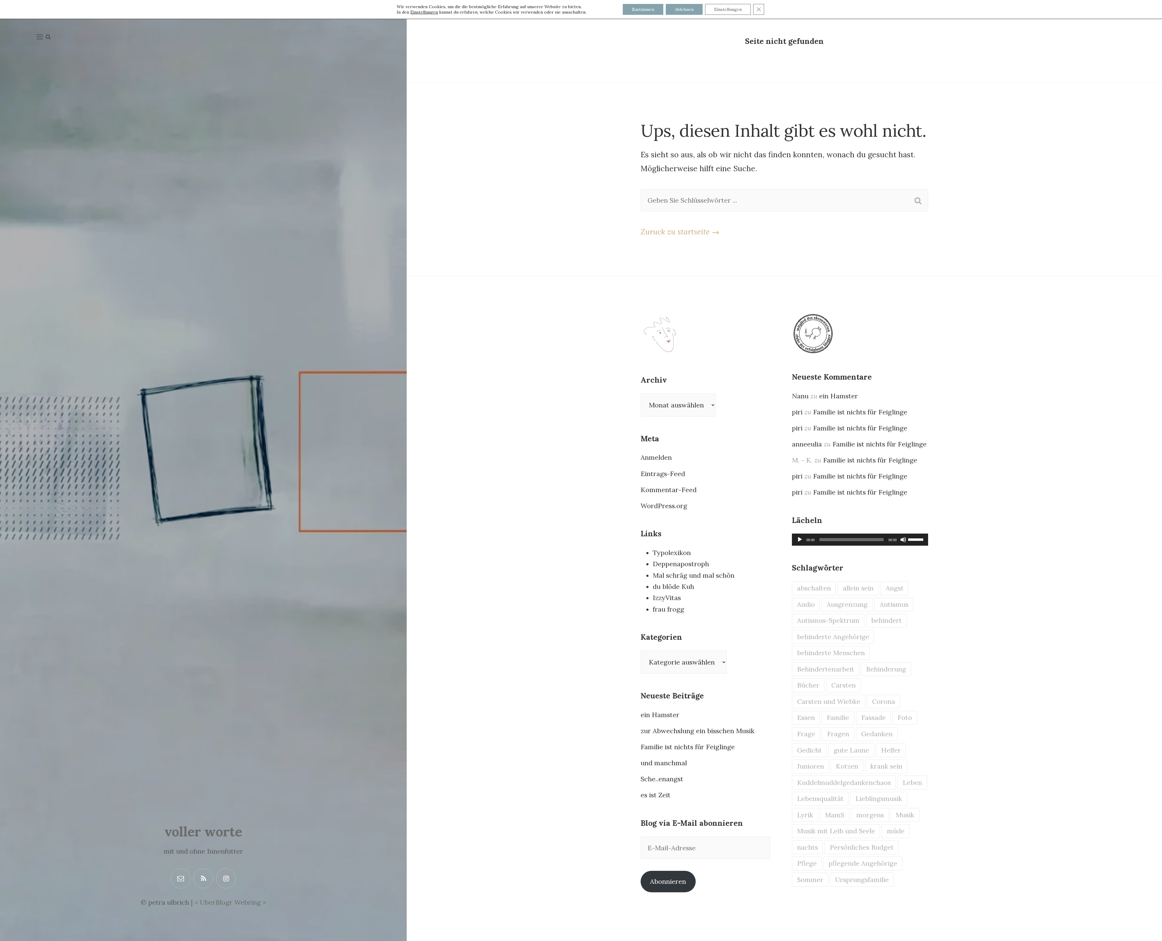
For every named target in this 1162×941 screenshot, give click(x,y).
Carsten (843, 685)
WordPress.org (664, 506)
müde (895, 831)
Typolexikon (672, 552)
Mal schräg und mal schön (693, 575)
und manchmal (664, 763)
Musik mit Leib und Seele (836, 831)
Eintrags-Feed (663, 473)
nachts (807, 847)
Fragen (838, 734)
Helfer (891, 750)
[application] (860, 540)
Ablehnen (684, 9)
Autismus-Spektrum (828, 620)
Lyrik (805, 815)
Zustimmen (643, 9)
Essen (806, 717)
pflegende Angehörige (863, 863)
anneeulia (807, 444)
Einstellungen (424, 12)
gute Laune (851, 750)
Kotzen (847, 766)
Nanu (800, 396)
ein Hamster (660, 715)
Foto (905, 717)
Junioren (810, 766)
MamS (834, 815)
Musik (905, 815)
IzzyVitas (667, 597)
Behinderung (886, 669)
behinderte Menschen (831, 653)
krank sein (886, 766)
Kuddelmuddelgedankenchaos (844, 782)
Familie (838, 717)
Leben (912, 782)
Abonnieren (668, 881)
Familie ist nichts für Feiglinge (688, 747)
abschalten (814, 588)
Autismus (894, 604)
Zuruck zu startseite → (680, 232)
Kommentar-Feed (669, 489)
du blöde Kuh (673, 586)
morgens (870, 815)
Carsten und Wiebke (828, 701)
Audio (806, 604)
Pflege (807, 863)
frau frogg (668, 609)
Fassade (873, 717)
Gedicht (809, 750)
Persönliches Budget (862, 847)
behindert (886, 620)
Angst (895, 588)
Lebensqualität (820, 798)
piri (797, 412)
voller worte (203, 831)
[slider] (916, 539)
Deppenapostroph (681, 564)
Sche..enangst (662, 779)
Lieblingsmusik (878, 798)
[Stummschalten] (903, 540)
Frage (806, 734)
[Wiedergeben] (800, 540)
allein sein (858, 588)
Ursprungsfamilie (862, 879)
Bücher (808, 685)
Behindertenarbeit (825, 669)
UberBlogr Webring (230, 902)
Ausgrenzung (847, 604)
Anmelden (656, 457)
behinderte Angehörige (833, 636)
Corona (883, 701)
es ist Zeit (656, 795)
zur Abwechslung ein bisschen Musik (697, 731)
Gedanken (877, 734)
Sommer (810, 879)
